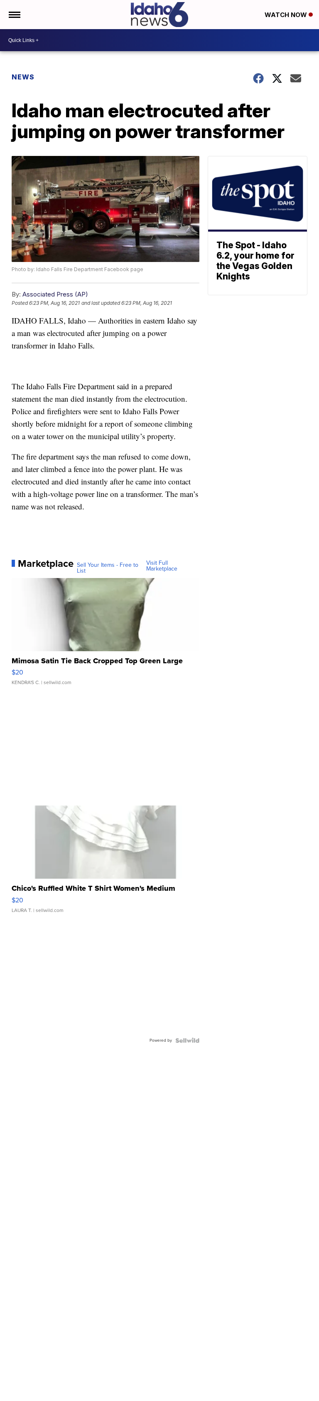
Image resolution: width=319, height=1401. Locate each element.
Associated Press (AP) (55, 294)
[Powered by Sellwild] (187, 1040)
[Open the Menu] (14, 14)
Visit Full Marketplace (161, 566)
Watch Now (287, 15)
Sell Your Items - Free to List (107, 568)
